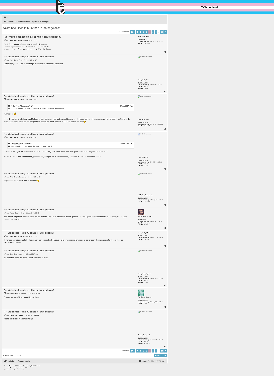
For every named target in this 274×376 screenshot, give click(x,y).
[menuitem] (6, 17)
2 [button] (143, 32)
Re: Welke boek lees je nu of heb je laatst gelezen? (32, 36)
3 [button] (146, 32)
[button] (132, 32)
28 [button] (162, 32)
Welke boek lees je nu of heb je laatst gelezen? (32, 27)
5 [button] (152, 32)
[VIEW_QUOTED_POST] (32, 106)
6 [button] (156, 32)
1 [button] (140, 32)
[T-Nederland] (66, 7)
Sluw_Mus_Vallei (17, 144)
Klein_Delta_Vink (17, 106)
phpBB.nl (25, 368)
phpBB (14, 366)
